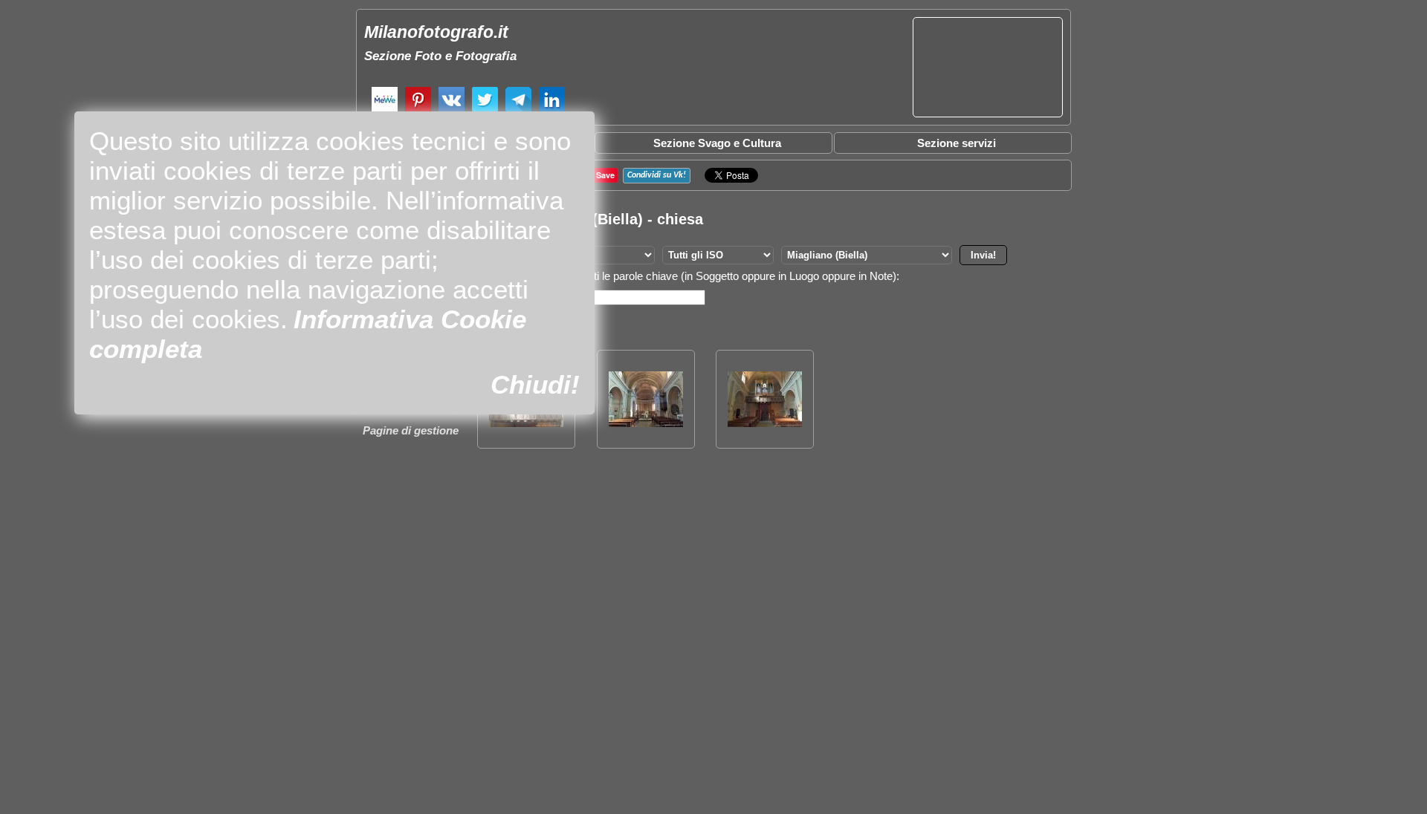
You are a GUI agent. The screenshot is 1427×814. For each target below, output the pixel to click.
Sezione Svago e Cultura (717, 143)
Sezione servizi (956, 143)
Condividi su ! (656, 175)
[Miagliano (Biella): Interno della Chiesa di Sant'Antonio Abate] (646, 423)
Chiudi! (535, 384)
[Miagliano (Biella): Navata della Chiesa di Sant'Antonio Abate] (765, 423)
